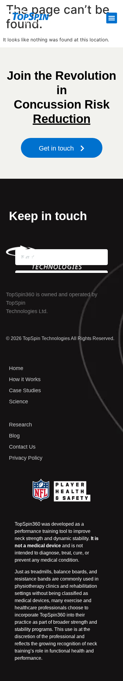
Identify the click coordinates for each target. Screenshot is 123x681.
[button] (111, 18)
